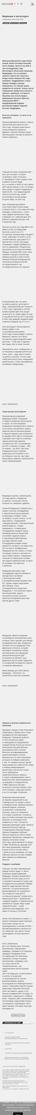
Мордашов (23, 23)
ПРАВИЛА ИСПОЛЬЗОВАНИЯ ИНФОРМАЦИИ (18, 1053)
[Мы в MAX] (18, 4)
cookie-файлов (24, 1110)
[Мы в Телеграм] (21, 4)
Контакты (8, 1049)
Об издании (9, 1033)
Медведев (6, 23)
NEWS (7, 3)
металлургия (14, 23)
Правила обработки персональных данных (17, 1043)
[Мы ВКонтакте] (15, 4)
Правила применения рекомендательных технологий (16, 1037)
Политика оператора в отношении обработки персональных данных (16, 1058)
